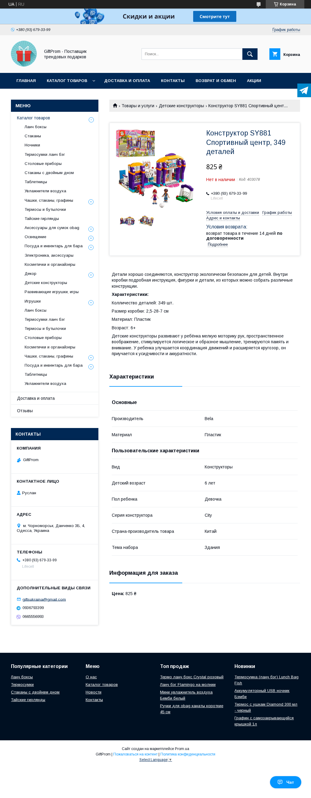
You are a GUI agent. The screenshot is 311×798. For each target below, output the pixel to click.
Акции (254, 80)
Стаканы (33, 136)
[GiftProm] (24, 65)
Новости (93, 692)
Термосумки (22, 684)
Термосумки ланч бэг (45, 154)
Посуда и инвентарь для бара (54, 246)
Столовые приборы (43, 163)
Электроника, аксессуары (49, 255)
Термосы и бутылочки (45, 209)
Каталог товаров (67, 80)
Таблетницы (36, 182)
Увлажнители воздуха (45, 191)
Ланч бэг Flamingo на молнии (188, 684)
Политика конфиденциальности (187, 754)
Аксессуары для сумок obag (52, 227)
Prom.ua (182, 749)
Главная (26, 80)
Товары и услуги (137, 105)
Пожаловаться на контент (135, 754)
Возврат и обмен (216, 80)
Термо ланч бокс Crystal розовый (192, 677)
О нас (91, 677)
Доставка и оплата (127, 80)
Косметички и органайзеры (50, 264)
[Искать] (250, 54)
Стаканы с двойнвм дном (35, 692)
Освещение (35, 237)
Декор (30, 273)
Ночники (32, 145)
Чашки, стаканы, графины (49, 200)
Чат (290, 782)
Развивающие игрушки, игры (52, 291)
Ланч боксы (35, 127)
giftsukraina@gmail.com (44, 599)
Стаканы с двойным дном (49, 172)
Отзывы (25, 410)
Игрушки (33, 301)
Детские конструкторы (181, 105)
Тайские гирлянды (42, 218)
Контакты (173, 80)
